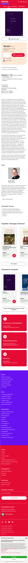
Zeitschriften (22, 6)
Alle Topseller (14, 263)
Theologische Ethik (5, 383)
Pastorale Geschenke (6, 404)
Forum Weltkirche (5, 423)
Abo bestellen (6, 361)
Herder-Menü (26, 1)
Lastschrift (3, 475)
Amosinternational (5, 413)
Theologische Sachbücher (7, 394)
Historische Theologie (6, 381)
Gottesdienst (4, 425)
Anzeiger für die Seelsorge (7, 411)
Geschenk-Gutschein (6, 482)
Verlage (3, 452)
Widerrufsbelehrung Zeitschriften (7, 532)
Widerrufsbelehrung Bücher (6, 528)
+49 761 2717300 (6, 326)
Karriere (3, 458)
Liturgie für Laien (5, 400)
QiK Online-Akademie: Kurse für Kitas (9, 461)
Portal (4, 6)
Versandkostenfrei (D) (7, 507)
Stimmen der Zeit (5, 435)
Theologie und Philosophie (7, 437)
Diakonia (3, 419)
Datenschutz (3, 534)
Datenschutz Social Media (6, 536)
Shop (9, 6)
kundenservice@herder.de (9, 343)
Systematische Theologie (7, 379)
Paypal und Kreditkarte (6, 471)
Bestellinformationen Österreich (8, 511)
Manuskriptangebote (6, 463)
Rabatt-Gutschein (5, 484)
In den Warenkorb (19, 55)
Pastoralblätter (4, 431)
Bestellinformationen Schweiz (8, 509)
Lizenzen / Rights (5, 456)
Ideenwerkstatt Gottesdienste (8, 429)
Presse (2, 454)
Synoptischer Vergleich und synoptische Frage (12, 212)
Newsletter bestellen (7, 490)
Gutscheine (4, 480)
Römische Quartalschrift (6, 433)
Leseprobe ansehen (15, 39)
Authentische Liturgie (6, 398)
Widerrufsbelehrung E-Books (6, 530)
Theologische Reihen (6, 396)
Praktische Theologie (6, 385)
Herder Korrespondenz (6, 427)
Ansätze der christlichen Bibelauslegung (11, 209)
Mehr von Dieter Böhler (8, 199)
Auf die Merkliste (8, 58)
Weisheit (5, 292)
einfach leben (4, 421)
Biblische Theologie (5, 377)
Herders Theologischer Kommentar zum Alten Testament (12, 80)
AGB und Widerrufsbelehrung (6, 526)
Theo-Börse (14, 6)
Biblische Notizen (5, 415)
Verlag (3, 449)
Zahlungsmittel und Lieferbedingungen (9, 67)
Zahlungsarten (5, 469)
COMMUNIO (3, 417)
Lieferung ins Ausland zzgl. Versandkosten (10, 69)
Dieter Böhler (6, 77)
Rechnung (3, 473)
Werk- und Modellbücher (6, 402)
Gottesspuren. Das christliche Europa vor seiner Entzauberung (9, 247)
